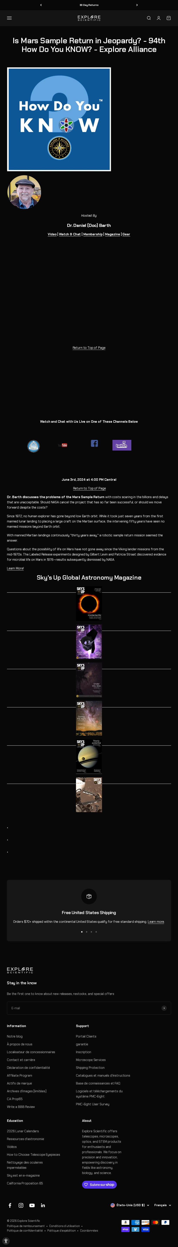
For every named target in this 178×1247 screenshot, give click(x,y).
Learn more (156, 921)
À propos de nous (19, 1044)
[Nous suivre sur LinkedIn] (43, 1205)
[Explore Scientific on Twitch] (131, 445)
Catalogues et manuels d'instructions (103, 1075)
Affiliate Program (19, 1075)
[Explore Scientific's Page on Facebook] (94, 443)
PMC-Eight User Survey (92, 1104)
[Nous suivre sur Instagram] (21, 1205)
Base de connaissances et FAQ (98, 1083)
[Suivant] (137, 5)
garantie (82, 1044)
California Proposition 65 (25, 1183)
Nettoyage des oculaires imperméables (25, 1165)
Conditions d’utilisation (64, 1226)
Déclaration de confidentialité (28, 1068)
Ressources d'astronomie (25, 1139)
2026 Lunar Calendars (23, 1131)
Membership (93, 234)
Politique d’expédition (61, 1230)
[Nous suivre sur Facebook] (10, 1205)
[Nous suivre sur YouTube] (32, 1205)
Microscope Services (90, 1060)
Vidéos (12, 1147)
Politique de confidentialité (25, 1230)
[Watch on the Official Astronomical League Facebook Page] (38, 446)
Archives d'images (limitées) (26, 1091)
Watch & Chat (70, 234)
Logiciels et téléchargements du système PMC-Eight (99, 1094)
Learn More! (15, 568)
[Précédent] (41, 5)
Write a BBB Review (21, 1107)
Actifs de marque (19, 1083)
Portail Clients (86, 1036)
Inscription (83, 1052)
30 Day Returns (89, 5)
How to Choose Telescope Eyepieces (33, 1154)
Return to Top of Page (89, 348)
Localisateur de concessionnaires (31, 1052)
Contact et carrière (21, 1060)
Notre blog (15, 1036)
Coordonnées (89, 1230)
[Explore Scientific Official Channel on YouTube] (67, 445)
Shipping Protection (90, 1068)
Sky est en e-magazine (23, 1175)
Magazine (112, 234)
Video (52, 234)
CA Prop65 (15, 1099)
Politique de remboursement (26, 1226)
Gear (126, 234)
